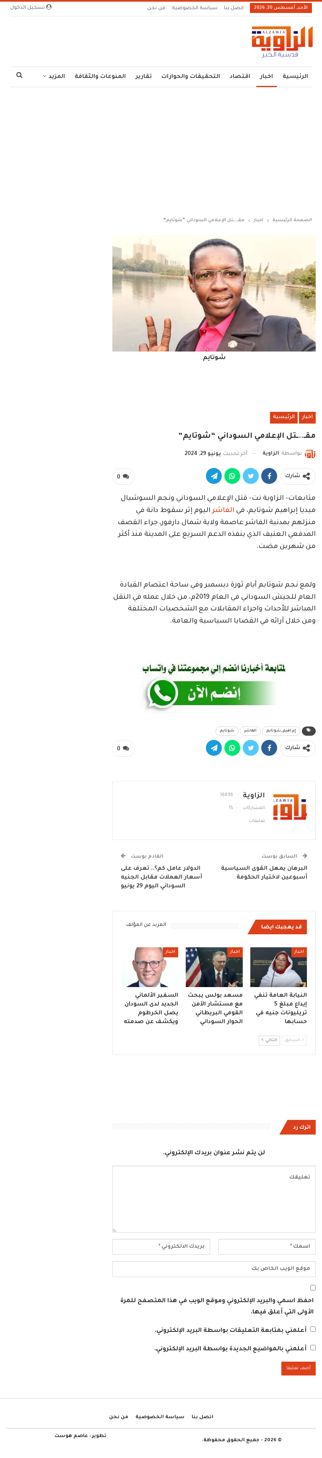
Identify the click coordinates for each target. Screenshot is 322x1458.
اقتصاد (240, 77)
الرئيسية (295, 77)
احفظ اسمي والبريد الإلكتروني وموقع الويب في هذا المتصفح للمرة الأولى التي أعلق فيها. (217, 1307)
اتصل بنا (234, 8)
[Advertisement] (161, 150)
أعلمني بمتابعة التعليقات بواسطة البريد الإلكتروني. (230, 1331)
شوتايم (227, 731)
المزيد (57, 77)
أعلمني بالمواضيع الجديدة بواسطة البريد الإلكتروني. (230, 1349)
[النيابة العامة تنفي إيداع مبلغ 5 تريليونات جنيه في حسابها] (278, 967)
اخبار (266, 77)
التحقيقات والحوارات (190, 77)
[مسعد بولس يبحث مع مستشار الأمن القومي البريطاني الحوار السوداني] (214, 967)
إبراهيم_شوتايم (281, 731)
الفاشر (223, 510)
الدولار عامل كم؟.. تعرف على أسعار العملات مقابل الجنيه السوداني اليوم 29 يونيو (161, 877)
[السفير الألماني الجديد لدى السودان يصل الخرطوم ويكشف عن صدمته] (150, 967)
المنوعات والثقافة (100, 77)
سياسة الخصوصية (195, 8)
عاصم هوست (71, 1436)
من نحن (156, 8)
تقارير (143, 77)
